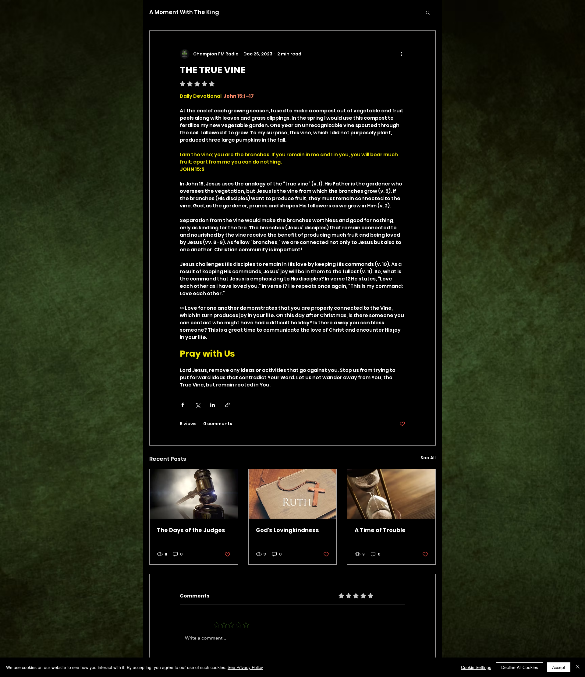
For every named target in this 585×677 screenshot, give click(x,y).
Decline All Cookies (519, 667)
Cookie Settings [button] (476, 667)
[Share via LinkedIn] (212, 405)
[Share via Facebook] (183, 405)
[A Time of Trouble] (391, 494)
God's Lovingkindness (287, 530)
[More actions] (401, 54)
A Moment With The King (184, 12)
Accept (558, 667)
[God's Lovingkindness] (293, 494)
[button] (428, 12)
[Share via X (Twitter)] (197, 405)
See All (428, 458)
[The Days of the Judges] (194, 494)
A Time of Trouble (380, 530)
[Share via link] (227, 405)
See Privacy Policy (245, 667)
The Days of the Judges (191, 530)
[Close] (577, 667)
